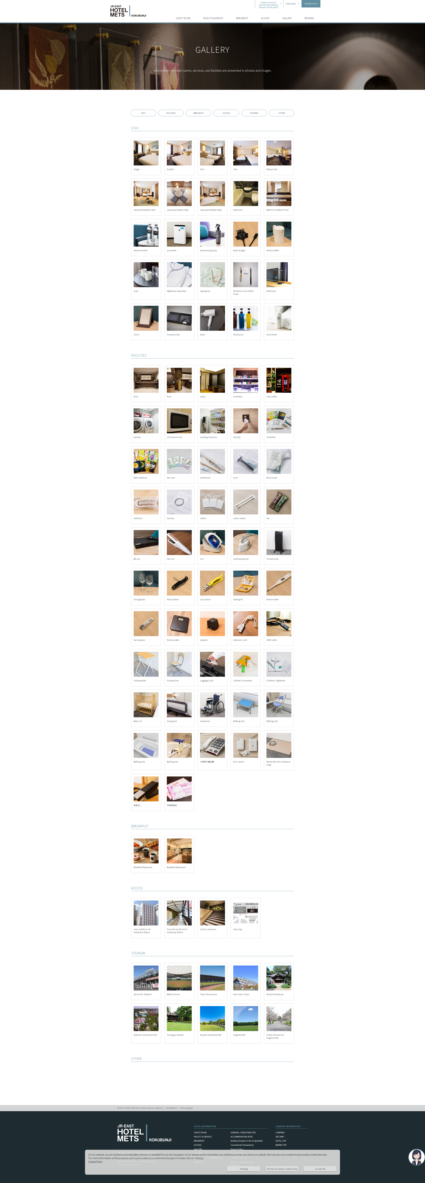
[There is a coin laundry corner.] (146, 434)
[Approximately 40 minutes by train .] (245, 991)
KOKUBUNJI (171, 1108)
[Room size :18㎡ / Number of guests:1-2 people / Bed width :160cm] (179, 166)
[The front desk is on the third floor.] (146, 393)
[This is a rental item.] (146, 555)
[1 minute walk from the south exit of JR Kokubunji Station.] (245, 926)
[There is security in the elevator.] (245, 434)
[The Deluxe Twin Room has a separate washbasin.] (278, 206)
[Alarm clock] (146, 802)
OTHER (281, 113)
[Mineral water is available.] (146, 247)
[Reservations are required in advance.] (146, 718)
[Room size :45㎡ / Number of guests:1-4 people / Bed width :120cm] (278, 166)
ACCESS (265, 18)
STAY (143, 113)
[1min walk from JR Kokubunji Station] (146, 926)
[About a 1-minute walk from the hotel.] (179, 1031)
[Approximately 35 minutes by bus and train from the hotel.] (146, 991)
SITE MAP (280, 1136)
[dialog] (212, 1162)
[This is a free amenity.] (146, 474)
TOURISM (254, 113)
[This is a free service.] (278, 393)
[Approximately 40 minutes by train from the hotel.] (179, 991)
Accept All (320, 1168)
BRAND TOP (281, 1144)
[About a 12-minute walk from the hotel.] (212, 1031)
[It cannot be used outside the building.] (212, 718)
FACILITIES (171, 113)
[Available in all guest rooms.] (179, 247)
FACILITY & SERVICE (213, 18)
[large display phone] (212, 758)
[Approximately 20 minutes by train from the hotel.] (146, 1031)
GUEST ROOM (183, 18)
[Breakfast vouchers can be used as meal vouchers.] (146, 864)
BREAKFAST (242, 18)
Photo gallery (187, 1108)
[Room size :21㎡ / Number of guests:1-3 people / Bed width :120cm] (212, 166)
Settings (244, 1168)
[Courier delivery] (179, 802)
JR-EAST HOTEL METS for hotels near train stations (140, 1108)
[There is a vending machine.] (212, 434)
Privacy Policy (237, 1149)
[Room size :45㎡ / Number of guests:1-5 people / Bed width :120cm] (146, 206)
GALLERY (287, 18)
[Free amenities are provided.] (245, 393)
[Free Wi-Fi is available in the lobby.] (179, 393)
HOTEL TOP (281, 1140)
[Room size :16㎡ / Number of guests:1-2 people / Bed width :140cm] (146, 166)
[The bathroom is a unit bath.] (245, 206)
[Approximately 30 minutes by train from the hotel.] (212, 991)
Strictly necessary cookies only (282, 1168)
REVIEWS (309, 18)
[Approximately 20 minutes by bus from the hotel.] (278, 991)
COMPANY (280, 1132)
